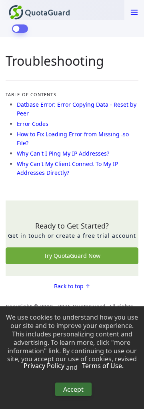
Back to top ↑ (72, 286)
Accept (73, 389)
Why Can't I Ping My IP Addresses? (63, 153)
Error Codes (32, 124)
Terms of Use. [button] (103, 366)
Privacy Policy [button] (44, 366)
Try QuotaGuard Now (72, 255)
